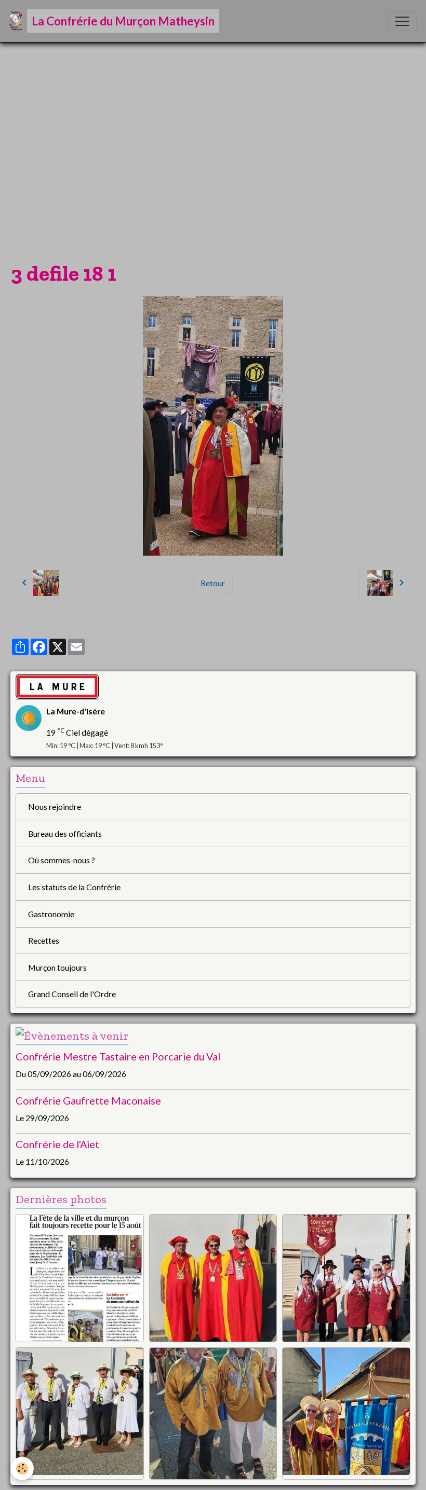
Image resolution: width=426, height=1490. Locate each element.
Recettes (43, 940)
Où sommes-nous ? (61, 860)
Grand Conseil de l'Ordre (72, 994)
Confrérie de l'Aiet (57, 1144)
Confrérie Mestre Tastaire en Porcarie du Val (118, 1056)
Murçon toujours (57, 967)
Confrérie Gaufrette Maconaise (88, 1100)
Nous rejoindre (54, 806)
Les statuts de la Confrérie (74, 887)
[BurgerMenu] (402, 21)
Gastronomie (51, 914)
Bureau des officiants (65, 833)
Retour (213, 583)
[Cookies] (22, 1468)
